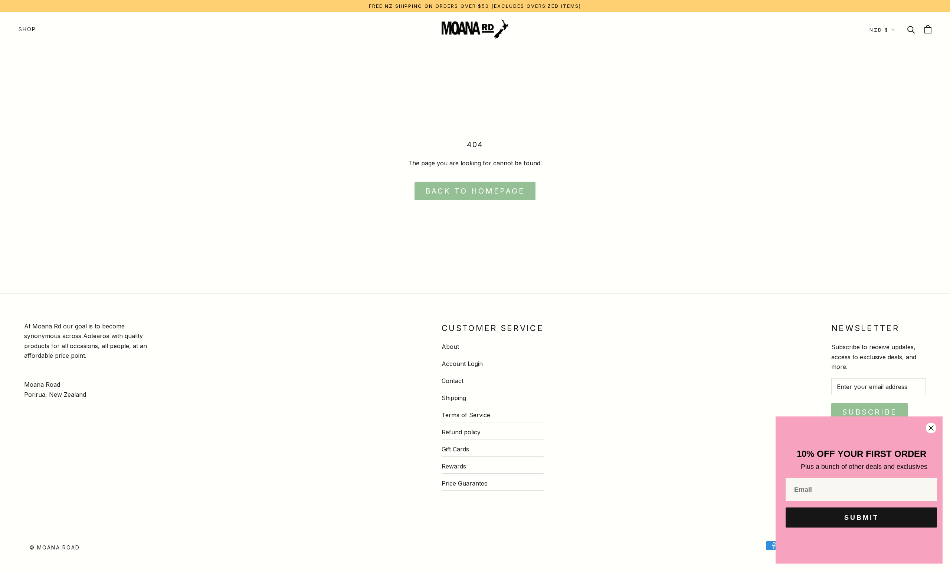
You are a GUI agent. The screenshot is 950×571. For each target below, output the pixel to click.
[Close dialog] (931, 428)
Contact (452, 381)
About (450, 346)
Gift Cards (455, 449)
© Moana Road (55, 547)
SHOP (27, 29)
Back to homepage (475, 190)
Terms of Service (466, 415)
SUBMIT (861, 517)
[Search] (911, 29)
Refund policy (461, 432)
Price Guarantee (465, 483)
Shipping (454, 398)
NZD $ (879, 30)
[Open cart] (927, 29)
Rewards (454, 466)
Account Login (462, 363)
